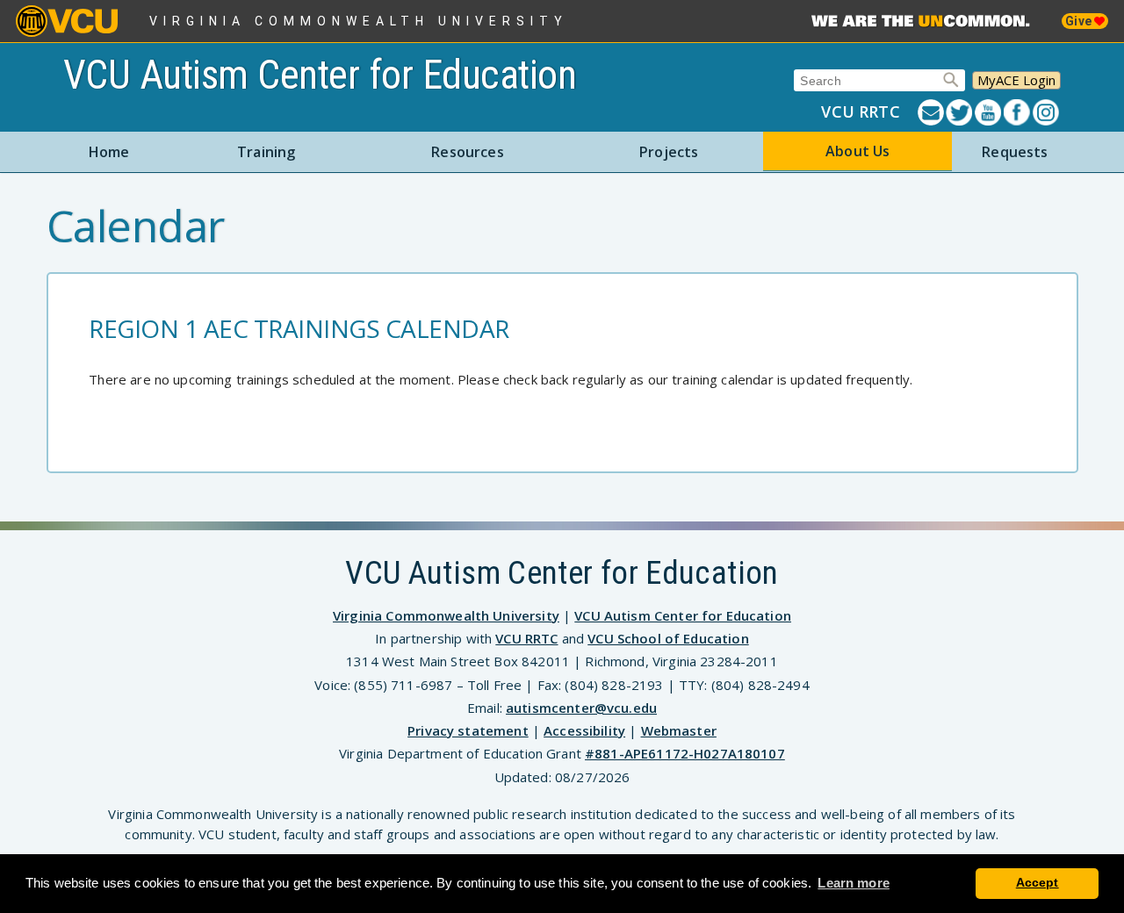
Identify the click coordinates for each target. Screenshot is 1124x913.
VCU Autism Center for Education (320, 74)
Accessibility (584, 730)
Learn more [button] (854, 882)
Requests (1015, 152)
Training (266, 152)
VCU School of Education (667, 638)
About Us (857, 151)
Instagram (1047, 112)
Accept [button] (1037, 882)
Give (1079, 21)
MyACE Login (1016, 80)
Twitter (960, 112)
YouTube (989, 112)
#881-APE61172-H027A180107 (685, 753)
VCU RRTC (860, 111)
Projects (668, 152)
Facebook (1018, 112)
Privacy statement (468, 730)
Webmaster (679, 730)
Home (109, 152)
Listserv (932, 112)
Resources (467, 152)
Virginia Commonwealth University (358, 21)
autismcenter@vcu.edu (581, 707)
